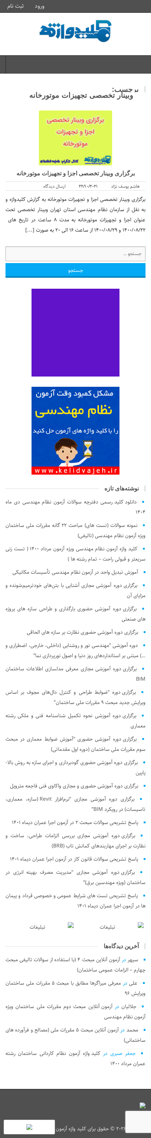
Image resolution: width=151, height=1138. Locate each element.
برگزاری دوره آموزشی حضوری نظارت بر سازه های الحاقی (82, 632)
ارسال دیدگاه (54, 186)
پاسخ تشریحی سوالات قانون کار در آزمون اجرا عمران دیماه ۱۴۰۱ (74, 859)
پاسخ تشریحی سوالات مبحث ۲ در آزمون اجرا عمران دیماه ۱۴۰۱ (75, 822)
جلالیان (128, 1006)
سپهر (133, 959)
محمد (132, 1030)
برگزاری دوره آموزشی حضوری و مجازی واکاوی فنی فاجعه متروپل (74, 786)
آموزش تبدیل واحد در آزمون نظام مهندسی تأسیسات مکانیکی (75, 572)
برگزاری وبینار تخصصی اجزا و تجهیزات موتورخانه (75, 173)
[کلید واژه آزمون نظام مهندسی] (75, 31)
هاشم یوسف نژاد (125, 186)
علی (133, 983)
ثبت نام (16, 6)
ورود (40, 6)
